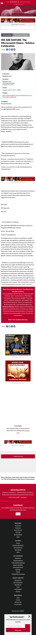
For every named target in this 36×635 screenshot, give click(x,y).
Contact (18, 600)
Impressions (18, 525)
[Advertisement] (18, 404)
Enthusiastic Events (18, 567)
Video (18, 537)
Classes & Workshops (18, 545)
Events (18, 543)
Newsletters (18, 589)
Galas (18, 552)
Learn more (24, 497)
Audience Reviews (18, 560)
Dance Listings (7, 35)
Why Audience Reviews (19, 562)
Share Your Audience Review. (18, 320)
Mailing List (18, 558)
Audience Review (8, 307)
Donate (18, 514)
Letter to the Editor (18, 565)
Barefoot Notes (18, 534)
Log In (18, 597)
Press (18, 587)
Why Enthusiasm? (18, 582)
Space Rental (18, 549)
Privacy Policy (18, 604)
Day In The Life (18, 530)
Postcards (18, 528)
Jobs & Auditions (18, 547)
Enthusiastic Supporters (18, 574)
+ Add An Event (18, 456)
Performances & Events (21, 35)
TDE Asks (18, 532)
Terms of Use (18, 602)
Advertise (18, 569)
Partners (18, 591)
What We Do (18, 584)
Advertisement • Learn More (18, 24)
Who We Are (18, 580)
